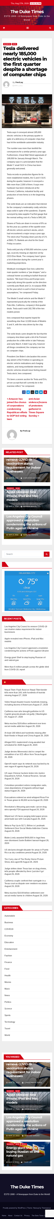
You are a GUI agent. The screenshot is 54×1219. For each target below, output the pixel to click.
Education (9, 942)
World (7, 1035)
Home (4, 1215)
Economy (9, 936)
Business (7, 44)
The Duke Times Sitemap (41, 1215)
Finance (8, 962)
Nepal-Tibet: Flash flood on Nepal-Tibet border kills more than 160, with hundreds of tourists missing (26, 692)
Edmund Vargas (30, 535)
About (10, 1215)
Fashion (8, 956)
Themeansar (46, 1208)
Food (7, 969)
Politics (8, 1002)
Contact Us (18, 1215)
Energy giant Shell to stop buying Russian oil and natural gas (25, 1151)
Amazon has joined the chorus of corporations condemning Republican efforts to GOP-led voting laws (17, 409)
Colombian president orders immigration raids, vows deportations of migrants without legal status (26, 788)
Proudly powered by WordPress (14, 1208)
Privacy (27, 1215)
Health (8, 975)
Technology (10, 1022)
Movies (8, 982)
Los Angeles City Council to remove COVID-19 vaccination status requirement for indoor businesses (26, 463)
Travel (7, 1028)
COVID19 (9, 929)
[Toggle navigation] (27, 28)
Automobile (10, 916)
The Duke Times (27, 11)
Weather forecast (27, 609)
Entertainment (11, 949)
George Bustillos (31, 506)
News (14, 44)
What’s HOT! (13, 682)
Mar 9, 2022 (13, 1162)
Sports (7, 1015)
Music (7, 989)
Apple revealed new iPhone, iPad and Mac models (22, 495)
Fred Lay (19, 82)
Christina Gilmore (32, 478)
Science (8, 1009)
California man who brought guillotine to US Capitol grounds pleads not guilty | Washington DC (26, 714)
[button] (50, 28)
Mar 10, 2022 (14, 1083)
